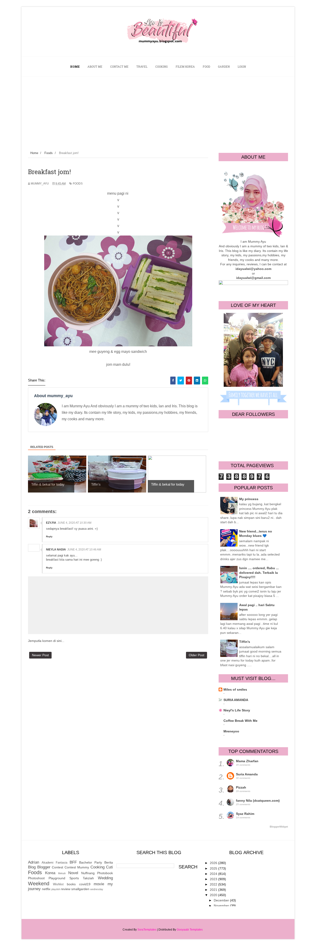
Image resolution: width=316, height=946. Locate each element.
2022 (214, 884)
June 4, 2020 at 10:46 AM (84, 549)
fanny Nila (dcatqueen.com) (258, 800)
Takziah (88, 878)
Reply (49, 536)
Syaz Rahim (245, 814)
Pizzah (241, 787)
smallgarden (80, 889)
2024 (214, 874)
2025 (214, 868)
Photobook (105, 873)
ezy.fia (51, 522)
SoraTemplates (146, 929)
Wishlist (58, 884)
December (222, 900)
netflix (46, 889)
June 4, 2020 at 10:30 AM (74, 522)
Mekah (62, 873)
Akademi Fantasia (54, 862)
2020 (214, 895)
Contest (57, 867)
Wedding (105, 878)
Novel (73, 873)
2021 (214, 890)
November (222, 905)
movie (99, 884)
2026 (214, 863)
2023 (214, 879)
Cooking (97, 867)
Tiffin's (244, 642)
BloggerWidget (279, 826)
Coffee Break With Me (240, 720)
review (65, 889)
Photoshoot (36, 878)
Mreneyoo (231, 731)
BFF (73, 862)
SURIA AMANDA (235, 700)
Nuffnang (88, 873)
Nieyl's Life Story (236, 710)
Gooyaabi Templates (190, 929)
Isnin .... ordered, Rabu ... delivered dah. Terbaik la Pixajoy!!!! (259, 572)
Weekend (38, 883)
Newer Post (40, 655)
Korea (50, 873)
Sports (74, 878)
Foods (78, 183)
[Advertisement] (158, 111)
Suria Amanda (247, 774)
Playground (57, 878)
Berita (108, 862)
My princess (248, 499)
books (71, 884)
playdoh (55, 889)
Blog (32, 867)
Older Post (196, 655)
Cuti (109, 867)
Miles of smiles (235, 689)
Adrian (33, 862)
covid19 (84, 884)
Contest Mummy (77, 867)
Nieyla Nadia (56, 549)
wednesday (96, 889)
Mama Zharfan (247, 761)
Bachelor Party (90, 862)
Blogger (43, 867)
